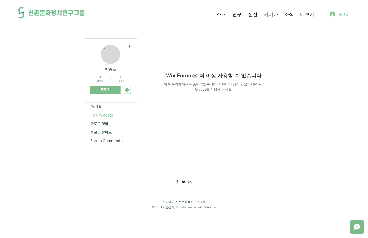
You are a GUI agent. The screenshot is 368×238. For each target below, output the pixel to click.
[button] (221, 14)
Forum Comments (107, 140)
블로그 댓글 (99, 123)
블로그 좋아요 (101, 132)
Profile (96, 106)
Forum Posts (102, 115)
